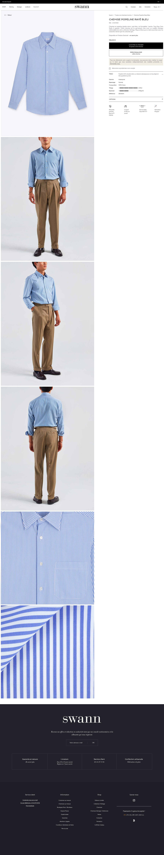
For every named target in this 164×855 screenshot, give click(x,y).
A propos (133, 7)
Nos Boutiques (6, 2)
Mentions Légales (65, 821)
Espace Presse (65, 811)
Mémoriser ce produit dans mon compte (123, 68)
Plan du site (65, 828)
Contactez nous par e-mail (30, 800)
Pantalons (99, 821)
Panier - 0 (156, 7)
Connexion (147, 7)
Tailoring (11, 7)
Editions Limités (99, 800)
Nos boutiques (30, 806)
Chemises (99, 807)
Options (112, 99)
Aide (140, 7)
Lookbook (27, 7)
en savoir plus (134, 35)
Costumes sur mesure (65, 800)
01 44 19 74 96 (99, 762)
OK (93, 743)
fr (158, 2)
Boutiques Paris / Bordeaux (64, 807)
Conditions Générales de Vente (65, 825)
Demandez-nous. (115, 64)
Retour (10, 15)
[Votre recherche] (126, 7)
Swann (111, 15)
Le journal (36, 7)
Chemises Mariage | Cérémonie (99, 811)
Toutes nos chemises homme (123, 15)
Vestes (99, 814)
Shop (4, 7)
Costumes (99, 818)
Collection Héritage (99, 804)
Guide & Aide (64, 814)
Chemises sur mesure (65, 804)
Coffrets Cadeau (99, 825)
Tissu (111, 74)
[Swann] (82, 7)
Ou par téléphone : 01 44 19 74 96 (30, 803)
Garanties (64, 818)
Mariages (19, 7)
